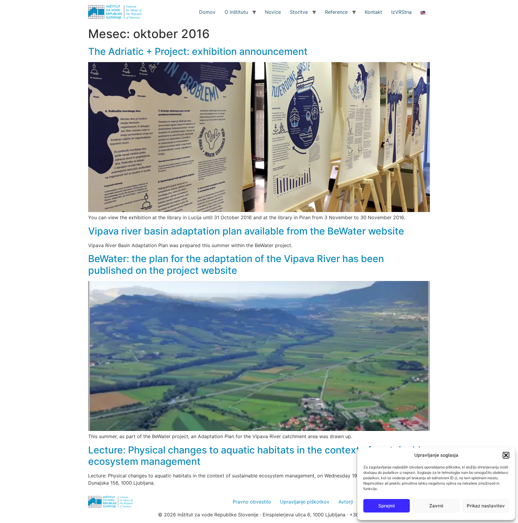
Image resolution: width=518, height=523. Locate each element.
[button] (506, 455)
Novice (273, 12)
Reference (336, 12)
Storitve (299, 12)
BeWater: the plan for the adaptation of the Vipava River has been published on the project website (236, 264)
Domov (207, 12)
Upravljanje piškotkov (304, 502)
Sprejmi (386, 506)
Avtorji (345, 502)
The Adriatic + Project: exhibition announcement (198, 51)
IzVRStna (401, 12)
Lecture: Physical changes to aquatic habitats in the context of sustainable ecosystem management (257, 455)
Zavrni (436, 506)
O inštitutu (236, 12)
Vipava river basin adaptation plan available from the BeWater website (246, 231)
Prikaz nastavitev (486, 506)
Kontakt (373, 12)
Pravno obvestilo (252, 502)
